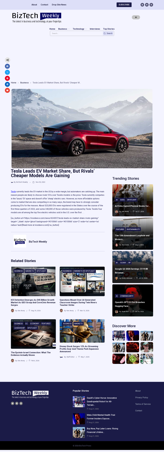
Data (122, 200)
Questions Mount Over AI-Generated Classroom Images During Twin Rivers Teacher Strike (78, 302)
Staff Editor (70, 357)
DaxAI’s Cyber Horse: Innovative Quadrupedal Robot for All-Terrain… (102, 401)
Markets (29, 271)
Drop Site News (59, 4)
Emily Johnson (127, 278)
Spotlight (41, 271)
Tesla (13, 191)
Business (24, 82)
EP (130, 263)
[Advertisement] (82, 58)
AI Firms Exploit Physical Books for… (132, 206)
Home (13, 82)
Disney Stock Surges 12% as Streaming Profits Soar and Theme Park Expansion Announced (79, 349)
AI (117, 200)
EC (26, 324)
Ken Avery (21, 311)
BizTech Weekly (22, 182)
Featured (46, 324)
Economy (34, 324)
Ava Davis (125, 245)
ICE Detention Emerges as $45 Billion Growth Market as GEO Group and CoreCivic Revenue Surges (33, 302)
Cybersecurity (126, 296)
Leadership (19, 328)
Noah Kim (125, 311)
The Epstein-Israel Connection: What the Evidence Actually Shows (31, 353)
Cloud (123, 263)
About (34, 4)
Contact (44, 4)
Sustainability (133, 229)
